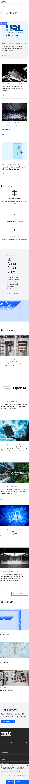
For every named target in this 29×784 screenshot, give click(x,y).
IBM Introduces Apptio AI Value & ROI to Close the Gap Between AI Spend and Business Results (14, 491)
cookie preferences (5, 775)
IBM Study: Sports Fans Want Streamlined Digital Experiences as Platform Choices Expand (14, 167)
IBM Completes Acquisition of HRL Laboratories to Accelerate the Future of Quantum (13, 48)
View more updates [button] (18, 594)
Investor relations (6, 690)
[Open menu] (3, 5)
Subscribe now (6, 721)
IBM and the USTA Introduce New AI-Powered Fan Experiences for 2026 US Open (13, 128)
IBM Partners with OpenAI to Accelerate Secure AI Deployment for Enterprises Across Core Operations (13, 406)
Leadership (4, 662)
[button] (27, 765)
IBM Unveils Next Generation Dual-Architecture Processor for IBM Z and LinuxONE (14, 89)
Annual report (4, 634)
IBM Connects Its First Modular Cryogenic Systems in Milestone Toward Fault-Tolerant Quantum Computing (14, 364)
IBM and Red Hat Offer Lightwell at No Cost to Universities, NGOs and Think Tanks (13, 534)
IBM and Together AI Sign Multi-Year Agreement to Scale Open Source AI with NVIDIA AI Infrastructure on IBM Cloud (14, 449)
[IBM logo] (4, 2)
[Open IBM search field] (26, 2)
